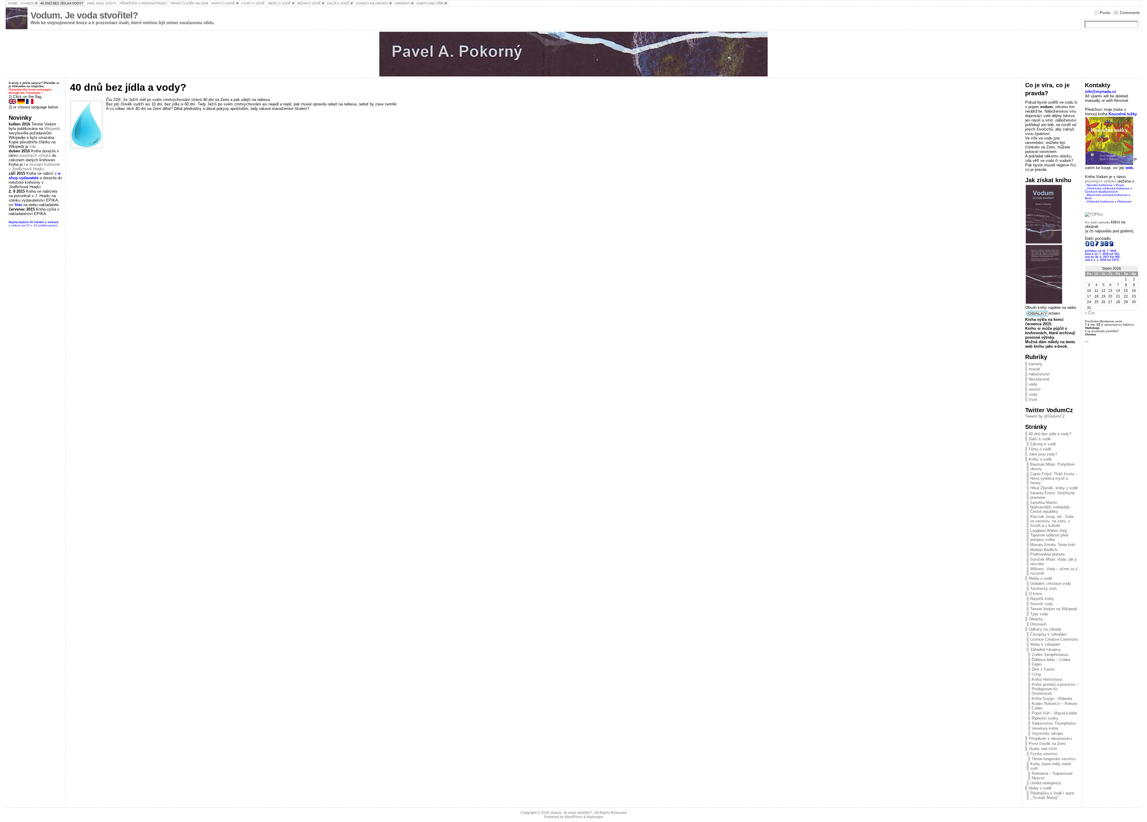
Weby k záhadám (1045, 644)
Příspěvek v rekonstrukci (1050, 738)
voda (1033, 394)
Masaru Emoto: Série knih (1052, 544)
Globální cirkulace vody (1050, 583)
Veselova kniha (1045, 728)
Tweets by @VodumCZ (1045, 416)
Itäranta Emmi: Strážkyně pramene (1052, 495)
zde (33, 146)
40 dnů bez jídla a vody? (1050, 434)
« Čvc (1090, 313)
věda (1033, 384)
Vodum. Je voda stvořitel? (84, 15)
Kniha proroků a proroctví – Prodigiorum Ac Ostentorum (1055, 689)
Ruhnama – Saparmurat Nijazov (1052, 775)
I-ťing (1036, 674)
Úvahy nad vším (1043, 748)
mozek (1034, 369)
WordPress (573, 817)
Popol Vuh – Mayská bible (1054, 713)
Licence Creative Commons (1054, 639)
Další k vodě (1040, 439)
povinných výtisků (35, 155)
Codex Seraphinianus (1050, 654)
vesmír (1035, 389)
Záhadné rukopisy (1045, 649)
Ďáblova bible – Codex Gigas (1051, 661)
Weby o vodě (1040, 788)
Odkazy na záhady (1045, 629)
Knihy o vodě (1040, 459)
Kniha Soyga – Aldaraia (1052, 698)
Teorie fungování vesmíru (1054, 759)
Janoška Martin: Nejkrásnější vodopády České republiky (1050, 507)
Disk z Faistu (1043, 669)
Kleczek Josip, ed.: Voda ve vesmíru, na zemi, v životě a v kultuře (1052, 521)
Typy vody (1039, 614)
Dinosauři (1038, 624)
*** (1086, 342)
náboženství (1039, 374)
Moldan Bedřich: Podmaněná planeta (1047, 552)
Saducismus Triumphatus (1054, 723)
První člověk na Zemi (1047, 743)
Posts (1105, 12)
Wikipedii (52, 128)
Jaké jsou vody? (1043, 454)
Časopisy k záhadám (1048, 634)
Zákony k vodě (1043, 444)
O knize (1035, 593)
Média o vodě (1040, 578)
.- (1108, 192)
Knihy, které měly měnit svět (1050, 766)
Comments (1130, 12)
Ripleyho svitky (1045, 718)
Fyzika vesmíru (1043, 754)
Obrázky (1036, 619)
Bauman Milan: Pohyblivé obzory (1052, 466)
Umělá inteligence (1045, 783)
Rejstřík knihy (1042, 598)
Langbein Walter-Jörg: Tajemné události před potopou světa (1049, 535)
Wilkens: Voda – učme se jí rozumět (1054, 571)
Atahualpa (594, 817)
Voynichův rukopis (1047, 733)
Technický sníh (1043, 588)
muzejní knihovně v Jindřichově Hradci (34, 166)
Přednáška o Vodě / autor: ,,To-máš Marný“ (1052, 795)
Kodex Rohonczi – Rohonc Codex (1055, 705)
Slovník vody (1041, 604)
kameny (1035, 364)
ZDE (117, 99)
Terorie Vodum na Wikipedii (1053, 609)
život (1033, 399)
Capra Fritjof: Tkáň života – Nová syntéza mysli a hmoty (1053, 478)
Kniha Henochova (1047, 679)
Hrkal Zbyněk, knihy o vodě (1054, 488)
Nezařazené (1039, 379)
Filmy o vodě (1040, 449)
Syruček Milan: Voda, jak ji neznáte (1053, 561)
